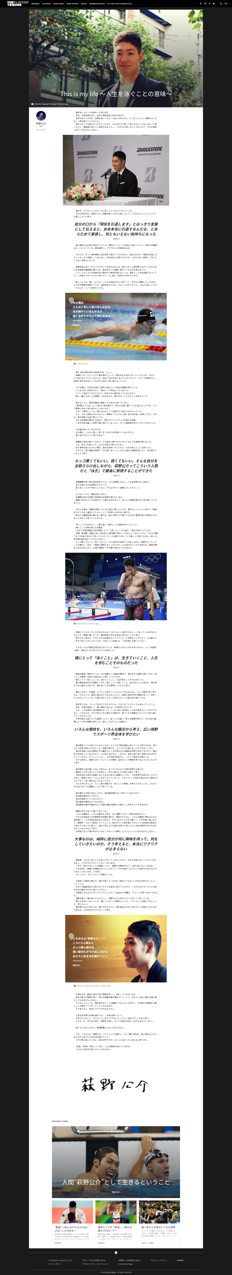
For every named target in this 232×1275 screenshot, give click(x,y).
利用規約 (180, 1260)
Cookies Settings (126, 1264)
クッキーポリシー (55, 1264)
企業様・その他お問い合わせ (130, 1260)
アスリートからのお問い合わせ (94, 1260)
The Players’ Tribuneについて (60, 1260)
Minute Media (111, 1272)
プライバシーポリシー (158, 1260)
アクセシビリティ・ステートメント (95, 1264)
